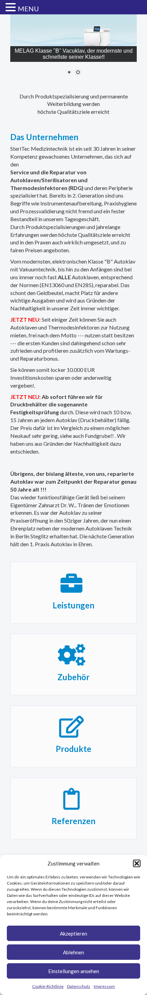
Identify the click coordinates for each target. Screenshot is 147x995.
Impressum (104, 986)
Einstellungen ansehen (73, 971)
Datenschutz (78, 986)
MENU (28, 8)
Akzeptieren (73, 933)
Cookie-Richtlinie (48, 986)
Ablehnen (73, 952)
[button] (136, 863)
